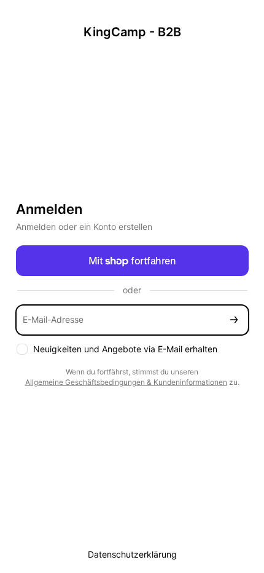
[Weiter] (233, 320)
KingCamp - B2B (132, 32)
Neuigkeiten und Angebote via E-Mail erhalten (125, 349)
